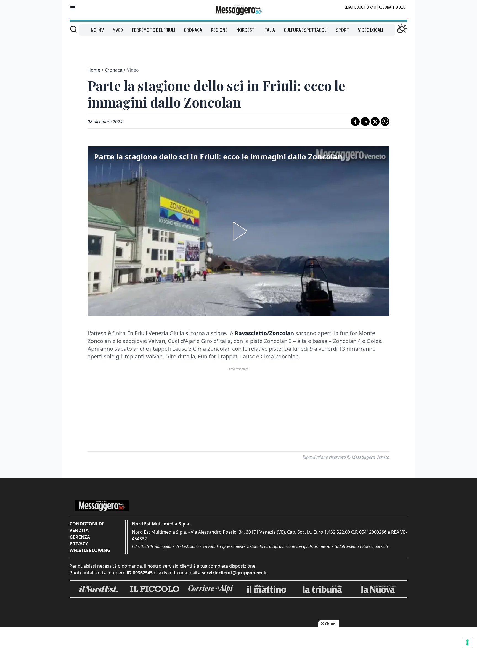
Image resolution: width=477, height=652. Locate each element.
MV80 (118, 30)
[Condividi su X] (375, 121)
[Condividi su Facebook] (355, 121)
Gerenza (80, 537)
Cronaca (193, 30)
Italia (269, 30)
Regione (219, 30)
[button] (238, 231)
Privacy (79, 544)
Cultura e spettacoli (305, 30)
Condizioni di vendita (87, 527)
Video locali (370, 30)
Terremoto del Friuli (153, 30)
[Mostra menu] (73, 7)
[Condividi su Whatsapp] (385, 121)
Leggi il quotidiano (360, 7)
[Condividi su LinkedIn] (365, 121)
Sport (342, 30)
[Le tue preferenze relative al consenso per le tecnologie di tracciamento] (467, 642)
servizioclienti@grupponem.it (234, 573)
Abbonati (386, 7)
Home (94, 70)
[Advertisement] (238, 48)
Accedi (401, 7)
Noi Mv (97, 30)
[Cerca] (74, 29)
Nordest (245, 30)
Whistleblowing (90, 550)
